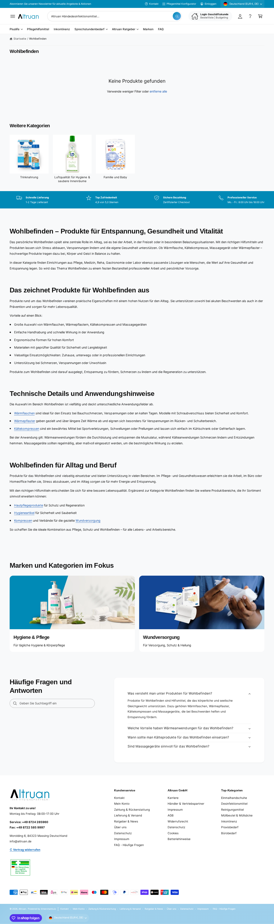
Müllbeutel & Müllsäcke (237, 815)
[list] (137, 200)
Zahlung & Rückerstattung (132, 809)
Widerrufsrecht (178, 821)
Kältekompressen (26, 428)
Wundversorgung (88, 520)
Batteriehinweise (179, 839)
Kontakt (153, 3)
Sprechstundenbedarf (89, 29)
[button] (13, 16)
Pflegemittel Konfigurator (181, 3)
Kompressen (23, 520)
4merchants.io (48, 909)
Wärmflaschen (24, 413)
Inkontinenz (229, 821)
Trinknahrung (29, 177)
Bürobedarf (229, 833)
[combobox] (114, 16)
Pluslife (14, 29)
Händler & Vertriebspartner (186, 803)
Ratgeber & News (126, 821)
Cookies (173, 833)
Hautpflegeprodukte (28, 505)
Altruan (22, 909)
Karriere (173, 798)
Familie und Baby (115, 177)
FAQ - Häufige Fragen (129, 845)
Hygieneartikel (24, 513)
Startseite (19, 38)
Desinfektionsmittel (234, 803)
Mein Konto (122, 803)
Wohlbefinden (37, 38)
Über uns (120, 827)
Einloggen (210, 3)
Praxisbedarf (229, 827)
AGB (171, 815)
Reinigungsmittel (232, 809)
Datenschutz (123, 833)
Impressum (121, 839)
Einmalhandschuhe (234, 798)
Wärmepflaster (24, 421)
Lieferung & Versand (128, 815)
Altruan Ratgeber (123, 29)
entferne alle (158, 91)
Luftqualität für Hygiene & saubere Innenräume (72, 179)
